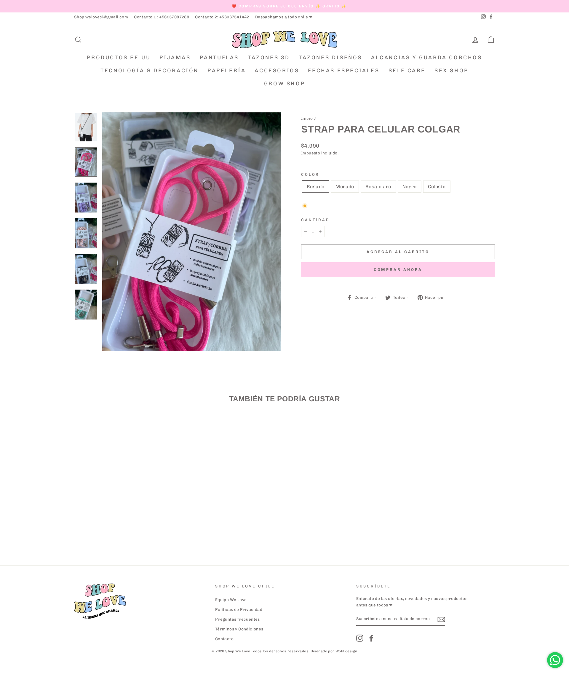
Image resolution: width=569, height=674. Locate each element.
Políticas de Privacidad (238, 609)
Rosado (315, 186)
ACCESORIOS (277, 70)
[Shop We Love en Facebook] (371, 638)
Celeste (437, 186)
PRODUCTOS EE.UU (119, 57)
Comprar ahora (398, 269)
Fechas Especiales (343, 70)
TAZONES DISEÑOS (330, 57)
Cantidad (315, 220)
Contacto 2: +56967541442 (222, 17)
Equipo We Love (231, 599)
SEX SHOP (451, 70)
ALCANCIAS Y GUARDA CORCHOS (426, 57)
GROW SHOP (284, 83)
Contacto (224, 638)
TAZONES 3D (269, 57)
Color (310, 174)
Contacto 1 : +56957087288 (161, 17)
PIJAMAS (175, 57)
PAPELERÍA (226, 70)
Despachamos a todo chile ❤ (284, 17)
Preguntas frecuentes (237, 619)
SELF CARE (407, 70)
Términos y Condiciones (239, 629)
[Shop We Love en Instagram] (359, 638)
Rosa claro (378, 186)
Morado (344, 186)
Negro (409, 186)
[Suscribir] (441, 619)
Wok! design (346, 651)
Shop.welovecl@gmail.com (101, 17)
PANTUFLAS (219, 57)
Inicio (307, 118)
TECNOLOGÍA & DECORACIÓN (149, 70)
